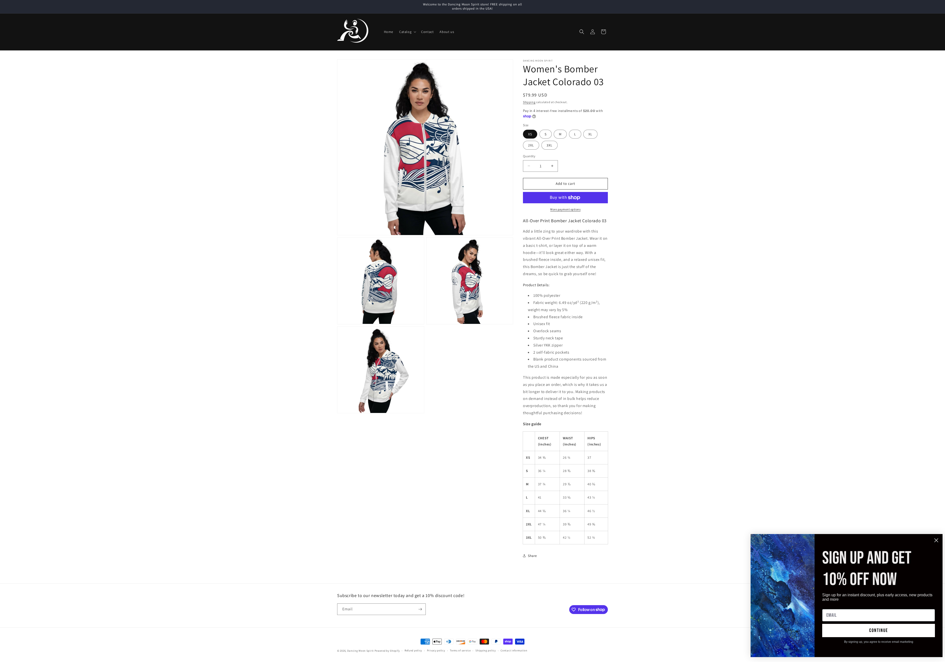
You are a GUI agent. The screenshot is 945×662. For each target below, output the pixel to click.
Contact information (514, 650)
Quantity (529, 156)
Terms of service (460, 650)
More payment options (565, 209)
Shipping (529, 102)
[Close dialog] (936, 540)
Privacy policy (436, 650)
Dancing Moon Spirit (360, 650)
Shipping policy (485, 650)
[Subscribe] (420, 609)
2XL (531, 145)
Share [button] (532, 555)
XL (590, 134)
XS (530, 134)
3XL (549, 145)
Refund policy (413, 650)
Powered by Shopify (387, 650)
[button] (407, 32)
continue (878, 630)
